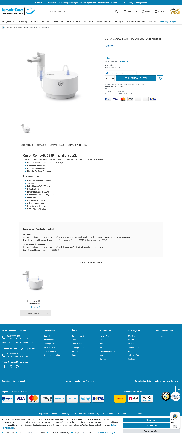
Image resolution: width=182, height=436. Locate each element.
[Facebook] (4, 366)
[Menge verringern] (106, 78)
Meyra (102, 355)
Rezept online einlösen (53, 355)
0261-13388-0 (12, 354)
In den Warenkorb (138, 78)
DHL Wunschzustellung (60, 432)
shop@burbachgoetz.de (72, 2)
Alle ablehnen (152, 425)
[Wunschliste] (48, 313)
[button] (145, 11)
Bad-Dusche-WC (74, 21)
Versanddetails (57, 145)
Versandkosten (123, 61)
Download (41, 145)
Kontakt (47, 336)
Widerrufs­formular (125, 413)
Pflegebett (58, 21)
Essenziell (10, 432)
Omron (20, 27)
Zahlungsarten (49, 344)
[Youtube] (11, 366)
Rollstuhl (46, 21)
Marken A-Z (104, 336)
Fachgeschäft (8, 21)
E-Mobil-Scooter (104, 21)
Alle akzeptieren (151, 420)
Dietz (102, 344)
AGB (74, 413)
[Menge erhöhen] (113, 78)
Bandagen (119, 21)
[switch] (175, 426)
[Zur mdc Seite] (175, 400)
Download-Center (78, 336)
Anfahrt (75, 351)
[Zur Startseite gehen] (3, 27)
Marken (9, 27)
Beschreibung (27, 145)
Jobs (74, 355)
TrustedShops (77, 340)
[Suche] (116, 11)
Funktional (91, 432)
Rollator (34, 21)
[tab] (27, 145)
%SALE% (152, 21)
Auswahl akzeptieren (151, 431)
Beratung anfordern (77, 145)
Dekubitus (88, 21)
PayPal (78, 432)
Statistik (23, 432)
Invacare (103, 347)
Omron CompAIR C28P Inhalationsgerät (36, 302)
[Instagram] (17, 366)
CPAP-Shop (22, 21)
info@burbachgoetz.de (138, 2)
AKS (101, 340)
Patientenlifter (133, 355)
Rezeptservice (49, 347)
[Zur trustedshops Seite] (166, 400)
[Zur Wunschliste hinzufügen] (160, 78)
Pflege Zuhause (50, 351)
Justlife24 (160, 336)
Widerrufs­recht (108, 413)
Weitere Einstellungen (106, 432)
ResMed (103, 359)
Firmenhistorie (77, 344)
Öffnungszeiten (78, 347)
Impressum (43, 413)
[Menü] (178, 413)
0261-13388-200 (13, 336)
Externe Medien (39, 432)
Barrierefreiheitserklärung (89, 413)
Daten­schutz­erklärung (60, 413)
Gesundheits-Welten (136, 21)
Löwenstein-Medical (107, 351)
